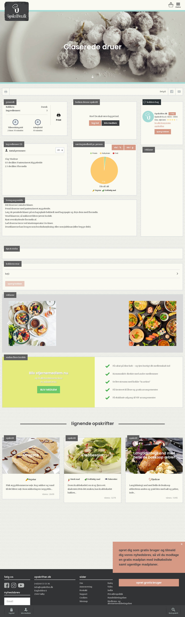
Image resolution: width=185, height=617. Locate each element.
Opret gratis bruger (149, 582)
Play (4, 323)
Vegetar (98, 190)
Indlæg (111, 590)
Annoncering (85, 587)
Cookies (83, 598)
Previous (9, 323)
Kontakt (83, 590)
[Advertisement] (162, 192)
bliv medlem (110, 123)
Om (81, 583)
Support (83, 594)
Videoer (111, 587)
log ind (95, 123)
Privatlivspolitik (115, 594)
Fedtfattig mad (110, 190)
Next (176, 323)
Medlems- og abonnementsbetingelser (120, 602)
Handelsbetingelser (117, 598)
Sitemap (83, 601)
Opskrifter (16, 11)
